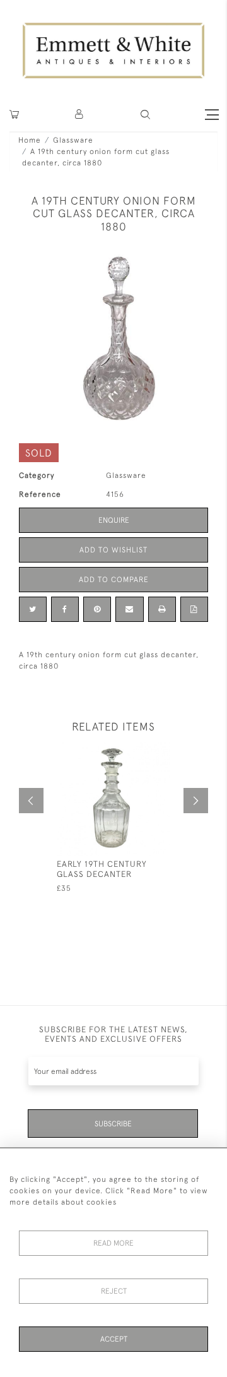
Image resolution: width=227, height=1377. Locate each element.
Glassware (73, 140)
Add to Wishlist (113, 549)
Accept (113, 1339)
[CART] (14, 114)
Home (29, 140)
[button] (145, 114)
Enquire (113, 520)
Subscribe (113, 1123)
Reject (114, 1291)
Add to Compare (114, 579)
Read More (113, 1243)
